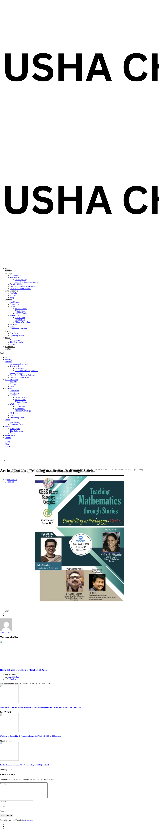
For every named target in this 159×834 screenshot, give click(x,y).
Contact (8, 349)
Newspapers (15, 340)
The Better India (16, 342)
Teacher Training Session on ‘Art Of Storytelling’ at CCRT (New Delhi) (24, 765)
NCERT (13, 306)
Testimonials (10, 347)
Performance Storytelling (19, 275)
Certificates (14, 302)
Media (7, 338)
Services (8, 273)
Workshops (14, 315)
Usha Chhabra (5, 632)
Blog (12, 297)
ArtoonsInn (28, 820)
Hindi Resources (11, 291)
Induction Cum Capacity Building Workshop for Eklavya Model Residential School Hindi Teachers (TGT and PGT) (40, 707)
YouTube (13, 293)
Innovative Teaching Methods (26, 282)
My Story (8, 271)
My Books (14, 324)
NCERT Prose (20, 311)
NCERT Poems (21, 309)
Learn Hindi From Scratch (20, 289)
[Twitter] (5, 615)
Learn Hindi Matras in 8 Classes (22, 286)
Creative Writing (16, 284)
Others (12, 344)
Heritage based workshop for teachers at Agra (23, 670)
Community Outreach (18, 329)
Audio (12, 326)
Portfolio (8, 300)
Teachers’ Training (17, 277)
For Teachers (20, 318)
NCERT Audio (21, 313)
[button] (12, 539)
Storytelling (14, 304)
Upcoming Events (17, 335)
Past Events (14, 333)
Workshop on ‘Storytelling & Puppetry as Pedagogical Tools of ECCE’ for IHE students (30, 736)
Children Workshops (23, 322)
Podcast (13, 295)
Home (7, 268)
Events (7, 331)
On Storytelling (21, 280)
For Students (20, 320)
